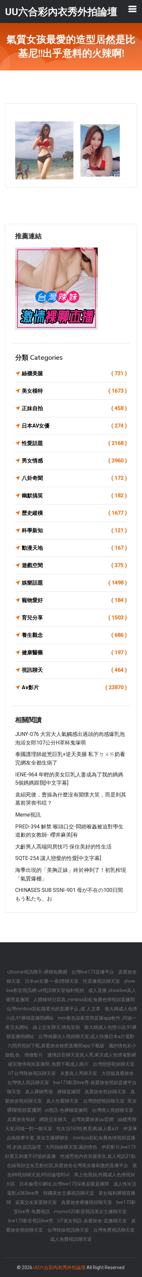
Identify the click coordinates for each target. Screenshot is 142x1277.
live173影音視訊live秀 (31, 1220)
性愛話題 (74, 443)
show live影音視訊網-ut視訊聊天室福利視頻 (71, 985)
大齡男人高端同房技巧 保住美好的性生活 (63, 847)
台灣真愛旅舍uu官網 (93, 1119)
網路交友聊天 (53, 1119)
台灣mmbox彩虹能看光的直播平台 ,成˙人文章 (54, 1008)
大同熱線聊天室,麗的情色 (71, 1147)
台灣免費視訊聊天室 (114, 1230)
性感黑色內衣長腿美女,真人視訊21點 (98, 1156)
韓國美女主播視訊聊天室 (69, 1193)
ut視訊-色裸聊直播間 (67, 1110)
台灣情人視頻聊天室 (112, 1110)
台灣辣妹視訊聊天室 (68, 1230)
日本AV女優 (74, 426)
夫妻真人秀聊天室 (79, 1073)
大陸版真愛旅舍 (117, 1073)
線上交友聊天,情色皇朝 (57, 1027)
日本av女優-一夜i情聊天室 (52, 981)
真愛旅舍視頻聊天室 (106, 1091)
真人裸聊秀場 (39, 1091)
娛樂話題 (74, 583)
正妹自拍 (74, 408)
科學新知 (74, 530)
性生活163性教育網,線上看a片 (88, 1128)
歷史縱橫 (74, 513)
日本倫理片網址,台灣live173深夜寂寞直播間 (64, 1183)
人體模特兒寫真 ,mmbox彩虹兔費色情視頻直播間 (84, 999)
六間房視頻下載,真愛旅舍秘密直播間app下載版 (56, 1045)
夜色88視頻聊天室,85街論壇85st (72, 1170)
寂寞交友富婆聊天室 (36, 1202)
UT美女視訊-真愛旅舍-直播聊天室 (92, 1220)
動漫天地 (74, 548)
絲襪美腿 (74, 373)
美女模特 (74, 391)
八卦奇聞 (74, 478)
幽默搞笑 (74, 495)
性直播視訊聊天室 (102, 981)
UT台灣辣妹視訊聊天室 (32, 1073)
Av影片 (74, 687)
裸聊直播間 (69, 1091)
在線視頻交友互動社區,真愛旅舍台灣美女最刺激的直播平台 (68, 1165)
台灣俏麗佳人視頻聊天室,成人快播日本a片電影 (86, 1036)
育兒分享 (74, 617)
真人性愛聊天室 (63, 1101)
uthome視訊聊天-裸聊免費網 (37, 972)
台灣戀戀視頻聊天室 (113, 1064)
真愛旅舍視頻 (21, 1119)
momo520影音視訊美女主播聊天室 (90, 1211)
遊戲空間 (74, 565)
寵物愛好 (74, 600)
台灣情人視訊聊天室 (28, 1082)
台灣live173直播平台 (93, 972)
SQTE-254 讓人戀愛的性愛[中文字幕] (58, 858)
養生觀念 (74, 635)
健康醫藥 (74, 652)
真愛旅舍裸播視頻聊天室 (87, 1202)
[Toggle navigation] (132, 8)
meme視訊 (28, 815)
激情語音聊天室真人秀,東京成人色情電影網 (91, 1054)
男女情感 (74, 460)
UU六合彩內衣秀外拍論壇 (59, 1267)
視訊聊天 (74, 670)
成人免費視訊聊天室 (71, 1239)
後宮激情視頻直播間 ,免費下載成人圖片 (48, 1064)
